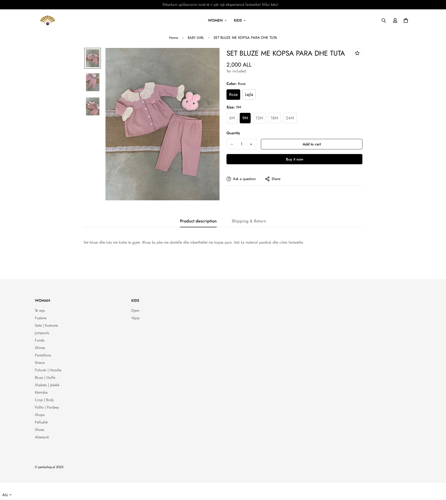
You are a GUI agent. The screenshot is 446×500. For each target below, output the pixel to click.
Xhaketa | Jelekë (47, 385)
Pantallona (43, 355)
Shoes (39, 429)
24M (290, 118)
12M (259, 118)
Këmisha (41, 392)
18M (274, 118)
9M (245, 118)
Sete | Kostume (46, 325)
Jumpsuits (42, 333)
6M (232, 118)
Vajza (135, 318)
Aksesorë (42, 437)
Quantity (233, 133)
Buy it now (294, 159)
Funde (39, 340)
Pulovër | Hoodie (48, 370)
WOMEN (215, 20)
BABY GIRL (196, 37)
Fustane (40, 318)
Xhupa (40, 414)
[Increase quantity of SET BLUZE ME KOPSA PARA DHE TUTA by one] (251, 144)
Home (173, 37)
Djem (135, 310)
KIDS (238, 20)
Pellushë (41, 422)
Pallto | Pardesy (47, 407)
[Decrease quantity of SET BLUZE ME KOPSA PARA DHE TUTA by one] (232, 144)
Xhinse (40, 347)
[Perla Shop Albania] (47, 20)
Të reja (40, 310)
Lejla (249, 94)
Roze (233, 94)
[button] (404, 20)
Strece (40, 362)
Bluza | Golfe (45, 377)
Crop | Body (44, 400)
